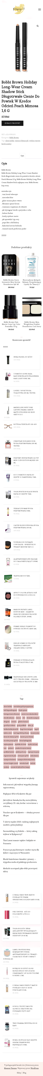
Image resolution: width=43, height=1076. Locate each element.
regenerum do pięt (10, 756)
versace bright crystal (11, 763)
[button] (38, 26)
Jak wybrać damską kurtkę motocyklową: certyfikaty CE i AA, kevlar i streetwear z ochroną (20, 803)
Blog (24, 1073)
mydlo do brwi (32, 744)
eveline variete (34, 141)
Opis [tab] (22, 156)
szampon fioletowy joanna (26, 759)
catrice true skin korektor (30, 714)
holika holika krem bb (11, 729)
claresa (18, 718)
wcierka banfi (24, 763)
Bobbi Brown (14, 138)
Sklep (19, 1073)
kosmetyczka (35, 733)
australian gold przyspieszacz (23, 706)
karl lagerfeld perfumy (21, 733)
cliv (24, 718)
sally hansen (34, 756)
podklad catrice (9, 752)
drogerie (6, 722)
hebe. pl (30, 725)
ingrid (37, 729)
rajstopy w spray (33, 752)
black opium (23, 710)
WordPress (35, 1068)
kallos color (8, 733)
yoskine (6, 767)
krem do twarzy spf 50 (11, 737)
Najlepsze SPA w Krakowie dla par (17, 794)
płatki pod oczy (21, 752)
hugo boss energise (26, 729)
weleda (32, 763)
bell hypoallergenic (10, 710)
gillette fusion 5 (23, 722)
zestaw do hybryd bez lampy (20, 767)
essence (13, 722)
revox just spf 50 (23, 756)
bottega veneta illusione (12, 714)
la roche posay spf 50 (11, 741)
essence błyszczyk (21, 141)
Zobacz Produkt (12, 123)
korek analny (6, 144)
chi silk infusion (9, 718)
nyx (5, 748)
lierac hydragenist (25, 741)
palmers (11, 748)
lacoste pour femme (26, 737)
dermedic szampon (33, 718)
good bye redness (9, 725)
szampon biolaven (10, 759)
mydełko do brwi (20, 744)
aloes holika (9, 141)
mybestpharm (8, 744)
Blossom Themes (10, 1068)
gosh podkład (21, 725)
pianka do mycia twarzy (23, 748)
